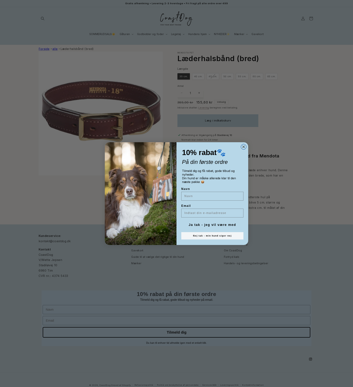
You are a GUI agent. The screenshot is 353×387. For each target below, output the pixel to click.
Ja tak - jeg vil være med (212, 225)
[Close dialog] (243, 147)
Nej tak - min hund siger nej (212, 236)
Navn (185, 188)
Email (186, 205)
